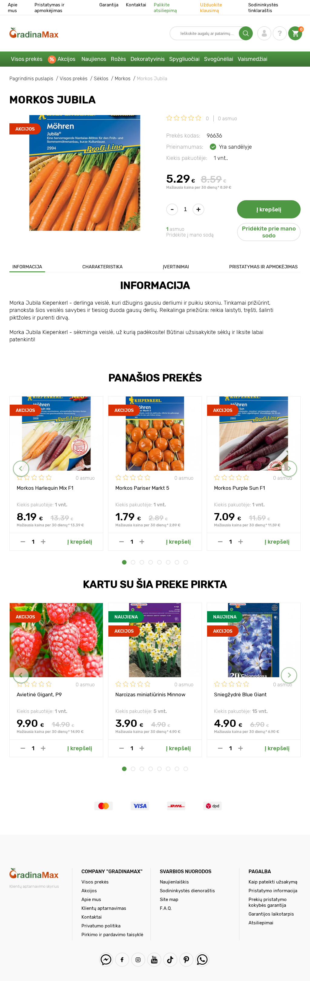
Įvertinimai (176, 267)
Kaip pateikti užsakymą (273, 882)
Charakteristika (102, 267)
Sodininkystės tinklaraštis (263, 7)
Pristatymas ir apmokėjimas (49, 7)
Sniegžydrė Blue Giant (240, 694)
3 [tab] (142, 562)
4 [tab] (150, 562)
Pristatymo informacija (273, 890)
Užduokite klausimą (211, 7)
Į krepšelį (268, 209)
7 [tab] (177, 562)
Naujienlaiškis (174, 882)
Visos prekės (26, 59)
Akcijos (66, 59)
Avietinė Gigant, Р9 (39, 694)
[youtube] (154, 960)
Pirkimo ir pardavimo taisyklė (112, 934)
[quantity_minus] (23, 541)
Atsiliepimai (261, 923)
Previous (21, 469)
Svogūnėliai (218, 59)
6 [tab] (168, 562)
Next (289, 469)
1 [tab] (124, 562)
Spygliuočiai (184, 59)
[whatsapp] (202, 960)
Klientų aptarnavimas (103, 908)
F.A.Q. (166, 908)
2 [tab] (133, 562)
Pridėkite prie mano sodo (269, 232)
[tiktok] (170, 960)
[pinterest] (186, 960)
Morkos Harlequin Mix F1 (45, 488)
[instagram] (138, 960)
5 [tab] (159, 562)
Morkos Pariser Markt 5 (142, 488)
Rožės (118, 59)
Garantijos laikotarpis (271, 914)
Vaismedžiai (252, 59)
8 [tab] (185, 562)
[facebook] (122, 960)
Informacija (27, 267)
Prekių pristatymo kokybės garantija (268, 902)
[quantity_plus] (43, 541)
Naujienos (93, 59)
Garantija (108, 5)
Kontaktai (136, 5)
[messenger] (106, 960)
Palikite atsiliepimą (165, 7)
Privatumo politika (100, 926)
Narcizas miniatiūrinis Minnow (150, 694)
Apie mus (12, 7)
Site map (169, 899)
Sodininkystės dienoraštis (187, 890)
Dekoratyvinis (147, 59)
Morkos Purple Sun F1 (239, 488)
